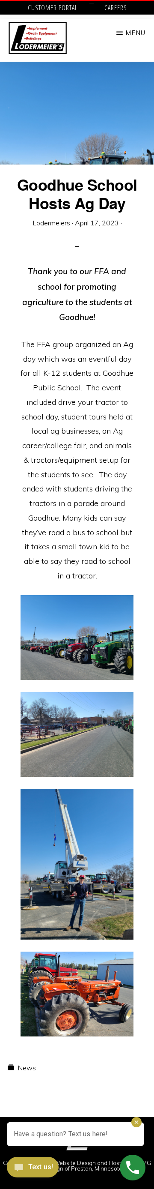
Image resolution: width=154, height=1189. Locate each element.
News (27, 1067)
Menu (135, 33)
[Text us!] (32, 1170)
